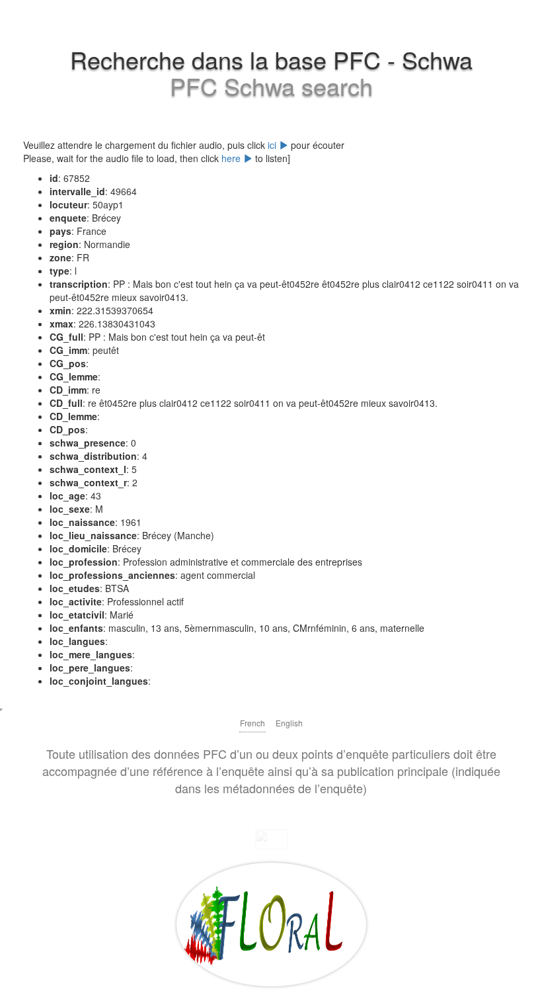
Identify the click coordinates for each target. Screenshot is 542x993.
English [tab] (289, 722)
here (232, 158)
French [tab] (252, 722)
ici (273, 144)
